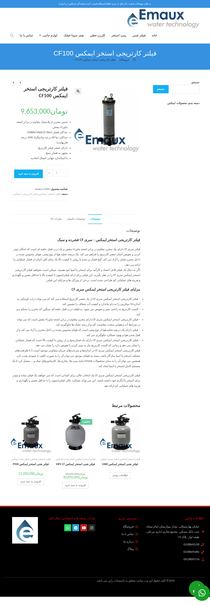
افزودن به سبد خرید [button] (75, 485)
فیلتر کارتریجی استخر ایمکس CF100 (95, 59)
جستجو (196, 82)
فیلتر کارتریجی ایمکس (25, 194)
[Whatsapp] (202, 593)
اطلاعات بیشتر (120, 475)
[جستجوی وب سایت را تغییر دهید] (12, 35)
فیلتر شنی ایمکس (109, 459)
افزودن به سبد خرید (28, 174)
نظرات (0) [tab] (56, 219)
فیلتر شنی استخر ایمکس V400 (120, 464)
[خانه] (134, 59)
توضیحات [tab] (95, 219)
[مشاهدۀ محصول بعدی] (13, 83)
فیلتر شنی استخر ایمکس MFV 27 (75, 464)
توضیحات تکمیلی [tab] (76, 219)
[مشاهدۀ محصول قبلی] (20, 83)
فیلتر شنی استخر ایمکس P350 (31, 464)
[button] (78, 91)
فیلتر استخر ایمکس (49, 194)
